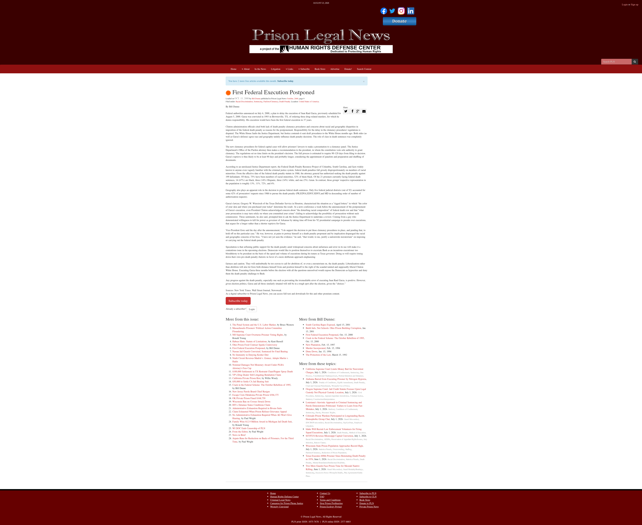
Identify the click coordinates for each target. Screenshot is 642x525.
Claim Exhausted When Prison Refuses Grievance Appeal (259, 411)
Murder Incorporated (316, 348)
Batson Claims (320, 442)
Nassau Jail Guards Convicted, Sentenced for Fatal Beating (260, 351)
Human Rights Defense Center (284, 496)
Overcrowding (338, 449)
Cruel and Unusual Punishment (318, 386)
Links (290, 68)
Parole (318, 412)
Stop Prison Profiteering (331, 503)
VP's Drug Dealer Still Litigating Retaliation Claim (256, 374)
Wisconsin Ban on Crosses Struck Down (251, 401)
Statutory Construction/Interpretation (320, 399)
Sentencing (258, 101)
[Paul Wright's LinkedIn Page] (410, 9)
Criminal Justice (356, 396)
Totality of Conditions (327, 382)
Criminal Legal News (280, 499)
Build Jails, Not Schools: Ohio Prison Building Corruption (333, 328)
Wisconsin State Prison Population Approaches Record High (334, 445)
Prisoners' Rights (328, 412)
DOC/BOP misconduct (315, 422)
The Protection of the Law (318, 354)
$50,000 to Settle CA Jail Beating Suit (250, 381)
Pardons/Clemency (270, 101)
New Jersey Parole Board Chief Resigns (251, 391)
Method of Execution (357, 432)
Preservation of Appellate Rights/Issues (346, 439)
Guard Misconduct (351, 419)
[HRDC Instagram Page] (401, 9)
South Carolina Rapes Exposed (320, 324)
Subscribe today (285, 81)
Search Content (364, 68)
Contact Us (325, 493)
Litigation (275, 68)
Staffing (348, 449)
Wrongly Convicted (279, 506)
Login (625, 4)
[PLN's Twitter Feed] (392, 9)
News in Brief (239, 434)
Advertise (334, 68)
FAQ (322, 496)
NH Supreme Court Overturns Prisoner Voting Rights (257, 334)
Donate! (348, 68)
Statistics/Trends (325, 449)
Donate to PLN (366, 503)
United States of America (309, 101)
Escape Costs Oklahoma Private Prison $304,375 (255, 394)
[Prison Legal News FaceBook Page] (383, 9)
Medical (331, 409)
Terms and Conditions (330, 499)
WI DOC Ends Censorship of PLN (248, 428)
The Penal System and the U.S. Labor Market (254, 324)
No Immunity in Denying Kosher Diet (250, 354)
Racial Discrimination (244, 101)
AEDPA (327, 439)
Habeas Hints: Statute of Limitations (249, 341)
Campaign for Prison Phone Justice (286, 503)
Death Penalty (284, 101)
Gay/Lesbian (348, 422)
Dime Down (311, 351)
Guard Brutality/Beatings (353, 469)
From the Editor (240, 431)
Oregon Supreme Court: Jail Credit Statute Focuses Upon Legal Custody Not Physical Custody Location (336, 390)
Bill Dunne (256, 98)
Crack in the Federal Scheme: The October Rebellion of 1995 (261, 384)
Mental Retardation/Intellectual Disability (329, 462)
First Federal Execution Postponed (248, 348)
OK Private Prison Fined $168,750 (248, 398)
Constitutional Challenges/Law (325, 375)
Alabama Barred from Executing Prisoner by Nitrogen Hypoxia (336, 379)
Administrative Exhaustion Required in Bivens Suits (257, 408)
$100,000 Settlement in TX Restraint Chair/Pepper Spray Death (262, 371)
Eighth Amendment (345, 382)
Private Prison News (369, 506)
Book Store (320, 68)
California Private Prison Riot (246, 378)
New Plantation (313, 344)
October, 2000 (292, 98)
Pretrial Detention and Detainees (351, 375)
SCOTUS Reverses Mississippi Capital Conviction (329, 435)
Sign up (634, 4)
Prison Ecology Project (331, 506)
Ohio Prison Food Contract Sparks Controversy (254, 344)
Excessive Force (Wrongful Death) (329, 472)
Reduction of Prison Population (334, 452)
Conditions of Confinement (338, 372)
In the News (260, 68)
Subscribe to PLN (367, 493)
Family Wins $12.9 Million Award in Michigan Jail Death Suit (262, 421)
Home (233, 68)
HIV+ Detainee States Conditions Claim (251, 404)
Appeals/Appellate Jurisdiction (337, 396)
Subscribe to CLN (368, 496)
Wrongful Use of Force (341, 386)
